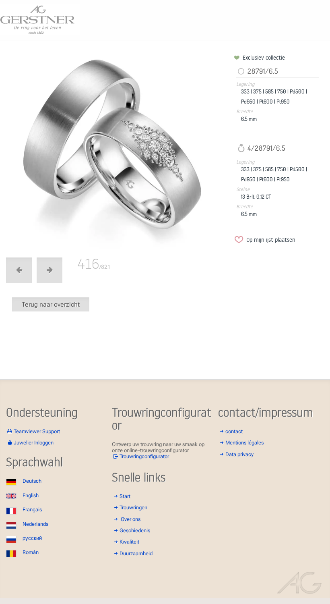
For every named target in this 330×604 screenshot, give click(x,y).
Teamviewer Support (37, 431)
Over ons (130, 519)
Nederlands (35, 524)
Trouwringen (133, 507)
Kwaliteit (129, 542)
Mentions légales (244, 443)
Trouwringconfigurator (144, 456)
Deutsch (32, 481)
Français (32, 509)
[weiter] (118, 151)
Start (125, 496)
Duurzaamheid (136, 553)
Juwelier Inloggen (34, 443)
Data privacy (239, 454)
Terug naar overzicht (51, 304)
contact (234, 431)
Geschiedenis (135, 530)
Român (31, 552)
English (31, 495)
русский (32, 538)
